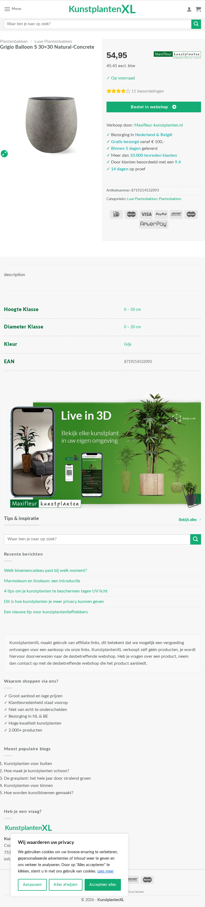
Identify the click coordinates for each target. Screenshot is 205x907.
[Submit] (196, 24)
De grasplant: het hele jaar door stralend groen (47, 778)
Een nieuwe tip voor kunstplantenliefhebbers (46, 612)
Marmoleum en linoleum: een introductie (42, 581)
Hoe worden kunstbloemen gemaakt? (38, 793)
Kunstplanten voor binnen (28, 785)
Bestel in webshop (149, 107)
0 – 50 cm (132, 310)
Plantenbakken (14, 41)
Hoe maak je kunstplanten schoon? (36, 771)
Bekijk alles (188, 520)
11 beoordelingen (147, 91)
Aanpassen (32, 885)
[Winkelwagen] (198, 9)
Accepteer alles (102, 885)
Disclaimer (136, 891)
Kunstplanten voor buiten (28, 763)
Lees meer (105, 871)
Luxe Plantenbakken (53, 41)
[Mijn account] (189, 9)
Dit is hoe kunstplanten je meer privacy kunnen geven (54, 601)
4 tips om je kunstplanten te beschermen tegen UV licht (56, 591)
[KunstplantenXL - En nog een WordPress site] (102, 9)
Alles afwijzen (65, 885)
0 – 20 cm (132, 327)
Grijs (127, 344)
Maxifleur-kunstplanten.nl (158, 125)
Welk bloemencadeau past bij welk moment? (45, 570)
